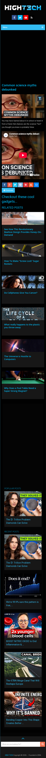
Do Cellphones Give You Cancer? (20, 292)
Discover (9, 190)
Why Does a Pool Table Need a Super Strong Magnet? (20, 389)
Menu (5, 27)
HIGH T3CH (9, 755)
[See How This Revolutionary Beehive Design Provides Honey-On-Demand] (23, 219)
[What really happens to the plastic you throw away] (23, 314)
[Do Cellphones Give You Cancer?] (23, 283)
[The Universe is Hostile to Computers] (23, 346)
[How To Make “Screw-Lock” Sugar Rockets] (23, 251)
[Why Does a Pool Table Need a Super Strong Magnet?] (23, 378)
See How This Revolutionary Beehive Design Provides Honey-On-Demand (23, 232)
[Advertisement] (23, 59)
